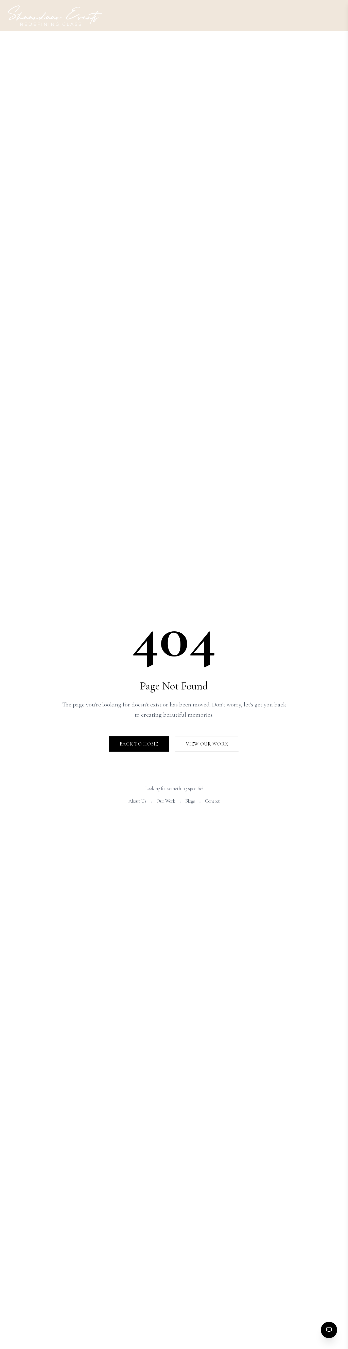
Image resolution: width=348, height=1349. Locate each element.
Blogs (190, 801)
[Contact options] (329, 1330)
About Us (137, 801)
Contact (212, 801)
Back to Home (139, 744)
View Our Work (207, 744)
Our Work (165, 801)
